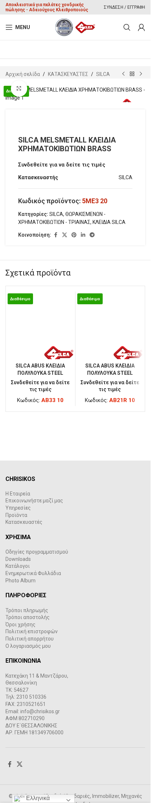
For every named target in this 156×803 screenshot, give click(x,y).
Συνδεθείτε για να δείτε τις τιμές (61, 164)
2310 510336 (31, 697)
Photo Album (20, 580)
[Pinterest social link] (74, 235)
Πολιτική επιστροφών (31, 631)
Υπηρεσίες (18, 508)
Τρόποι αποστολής (27, 617)
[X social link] (64, 235)
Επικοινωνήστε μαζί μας (34, 500)
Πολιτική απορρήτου (29, 639)
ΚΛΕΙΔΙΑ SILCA (109, 222)
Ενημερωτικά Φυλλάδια (33, 573)
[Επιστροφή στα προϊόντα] (132, 74)
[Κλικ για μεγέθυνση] (19, 88)
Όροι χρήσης (20, 624)
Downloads (18, 559)
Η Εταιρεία (17, 494)
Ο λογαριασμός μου (28, 646)
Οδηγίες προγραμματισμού (36, 552)
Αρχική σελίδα (22, 74)
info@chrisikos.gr (40, 711)
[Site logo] (75, 27)
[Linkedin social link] (83, 235)
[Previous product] (123, 74)
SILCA (103, 74)
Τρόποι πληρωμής (26, 610)
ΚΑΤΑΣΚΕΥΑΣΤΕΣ (68, 74)
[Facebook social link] (55, 235)
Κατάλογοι (17, 566)
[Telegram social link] (92, 235)
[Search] (127, 27)
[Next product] (140, 74)
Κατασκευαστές (23, 522)
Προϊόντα (16, 515)
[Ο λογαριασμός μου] (141, 27)
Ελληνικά (37, 798)
